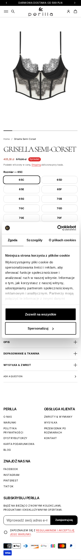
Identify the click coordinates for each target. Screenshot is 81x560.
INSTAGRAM (11, 474)
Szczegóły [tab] (34, 240)
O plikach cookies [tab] (62, 240)
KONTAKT (50, 438)
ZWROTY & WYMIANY (58, 416)
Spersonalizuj (38, 328)
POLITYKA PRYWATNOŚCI (13, 430)
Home (6, 139)
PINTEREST (10, 480)
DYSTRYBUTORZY (15, 438)
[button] (13, 11)
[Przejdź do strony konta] (68, 11)
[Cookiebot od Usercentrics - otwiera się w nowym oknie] (57, 228)
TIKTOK (8, 486)
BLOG (7, 449)
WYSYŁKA (50, 422)
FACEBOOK (10, 469)
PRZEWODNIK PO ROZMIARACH (55, 430)
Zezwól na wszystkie (40, 314)
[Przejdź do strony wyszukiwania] (13, 11)
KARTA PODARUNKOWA (18, 444)
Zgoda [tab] (12, 240)
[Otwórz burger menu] (6, 11)
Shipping (36, 164)
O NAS (7, 416)
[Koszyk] (75, 11)
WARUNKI (9, 422)
